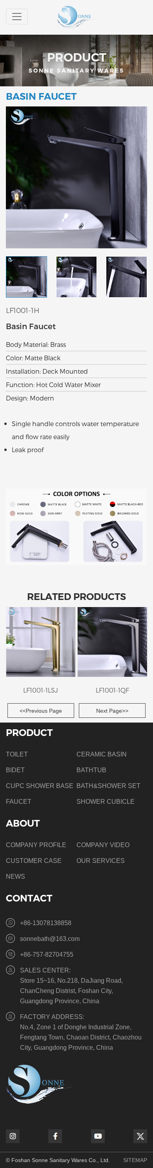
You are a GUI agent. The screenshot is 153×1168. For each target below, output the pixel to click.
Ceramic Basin (101, 754)
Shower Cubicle (105, 801)
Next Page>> (112, 711)
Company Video (102, 845)
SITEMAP (135, 1160)
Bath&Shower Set (108, 785)
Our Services (100, 860)
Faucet (18, 801)
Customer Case (34, 860)
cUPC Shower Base (39, 785)
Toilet (17, 754)
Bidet (15, 770)
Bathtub (91, 770)
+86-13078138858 (45, 923)
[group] (41, 652)
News (15, 876)
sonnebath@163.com (50, 938)
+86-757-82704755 (46, 954)
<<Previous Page (41, 711)
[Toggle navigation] (17, 16)
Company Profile (36, 845)
